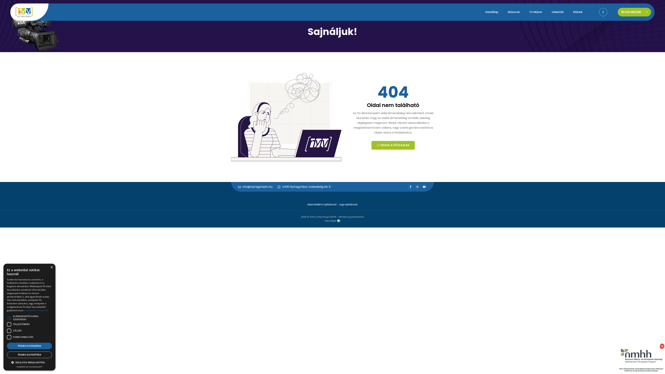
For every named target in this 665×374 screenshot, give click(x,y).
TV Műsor (535, 12)
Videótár (558, 12)
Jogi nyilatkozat (348, 204)
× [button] (51, 267)
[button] (29, 362)
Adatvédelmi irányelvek (36, 310)
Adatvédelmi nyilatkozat (322, 204)
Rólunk (578, 12)
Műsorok (514, 12)
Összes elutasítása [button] (29, 354)
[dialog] (29, 317)
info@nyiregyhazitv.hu (257, 186)
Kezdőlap (491, 12)
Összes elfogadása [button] (29, 345)
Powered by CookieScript (29, 367)
